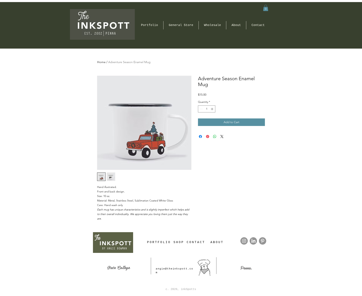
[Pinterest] (262, 241)
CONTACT (196, 242)
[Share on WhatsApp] (214, 136)
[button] (265, 8)
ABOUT (217, 242)
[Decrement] (201, 109)
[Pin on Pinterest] (207, 136)
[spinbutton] (206, 109)
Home (101, 62)
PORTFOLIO (159, 242)
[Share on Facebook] (200, 136)
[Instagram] (244, 241)
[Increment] (212, 109)
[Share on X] (222, 136)
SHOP (178, 242)
